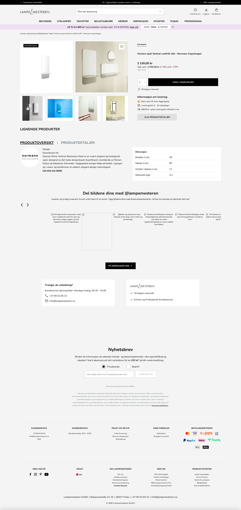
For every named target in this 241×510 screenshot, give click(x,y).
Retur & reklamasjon (120, 436)
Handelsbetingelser (120, 480)
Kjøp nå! (134, 26)
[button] (32, 108)
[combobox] (120, 11)
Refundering (120, 439)
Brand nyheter (161, 480)
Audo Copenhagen (202, 474)
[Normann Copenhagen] (148, 45)
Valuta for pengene (201, 480)
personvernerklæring (160, 405)
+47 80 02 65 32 (58, 295)
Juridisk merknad (120, 477)
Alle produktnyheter (202, 485)
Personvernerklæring (120, 483)
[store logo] (35, 11)
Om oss (120, 474)
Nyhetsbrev (161, 433)
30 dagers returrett (161, 436)
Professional (193, 21)
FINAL (156, 27)
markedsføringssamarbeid (161, 485)
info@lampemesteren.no (62, 300)
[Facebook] (30, 474)
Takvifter (82, 21)
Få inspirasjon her (118, 265)
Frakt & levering (120, 433)
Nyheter (159, 21)
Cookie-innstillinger (161, 477)
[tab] (39, 143)
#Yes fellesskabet (161, 474)
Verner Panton (202, 477)
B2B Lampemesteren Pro (161, 483)
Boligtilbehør (43, 33)
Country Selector (120, 485)
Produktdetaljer (78, 142)
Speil (51, 33)
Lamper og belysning (28, 33)
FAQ (39, 439)
